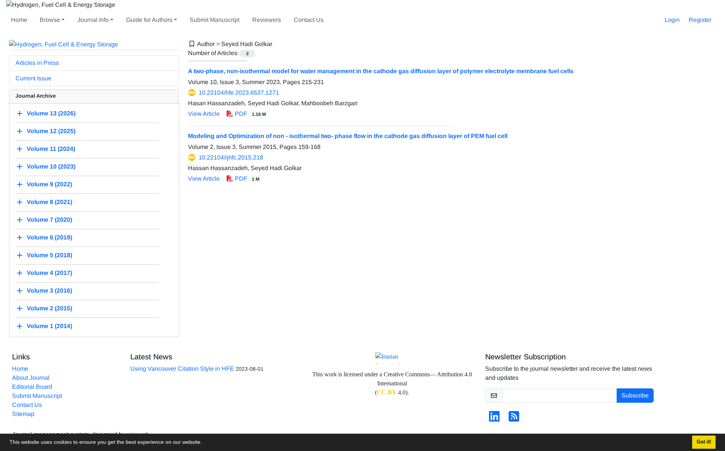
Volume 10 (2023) (51, 167)
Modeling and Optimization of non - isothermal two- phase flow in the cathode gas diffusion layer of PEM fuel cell (348, 136)
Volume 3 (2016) (49, 291)
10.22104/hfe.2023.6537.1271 (239, 92)
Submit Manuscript (214, 20)
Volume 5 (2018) (49, 255)
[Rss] (514, 419)
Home (19, 20)
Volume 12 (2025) (51, 131)
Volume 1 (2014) (49, 326)
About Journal (30, 377)
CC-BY (386, 392)
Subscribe (635, 395)
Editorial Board (32, 387)
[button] (205, 443)
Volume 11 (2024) (51, 149)
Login (672, 20)
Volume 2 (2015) (49, 308)
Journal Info (93, 20)
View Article (204, 113)
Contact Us (309, 20)
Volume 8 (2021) (49, 202)
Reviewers (266, 20)
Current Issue (33, 78)
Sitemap (23, 414)
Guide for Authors (149, 20)
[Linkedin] (494, 419)
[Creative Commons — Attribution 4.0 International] (392, 358)
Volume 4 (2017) (49, 273)
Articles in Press (37, 63)
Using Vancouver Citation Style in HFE (182, 368)
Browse (50, 20)
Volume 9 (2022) (49, 184)
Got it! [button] (704, 442)
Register (700, 20)
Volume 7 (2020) (49, 220)
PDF (249, 113)
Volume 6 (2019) (49, 238)
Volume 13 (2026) (51, 113)
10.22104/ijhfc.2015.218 (231, 157)
